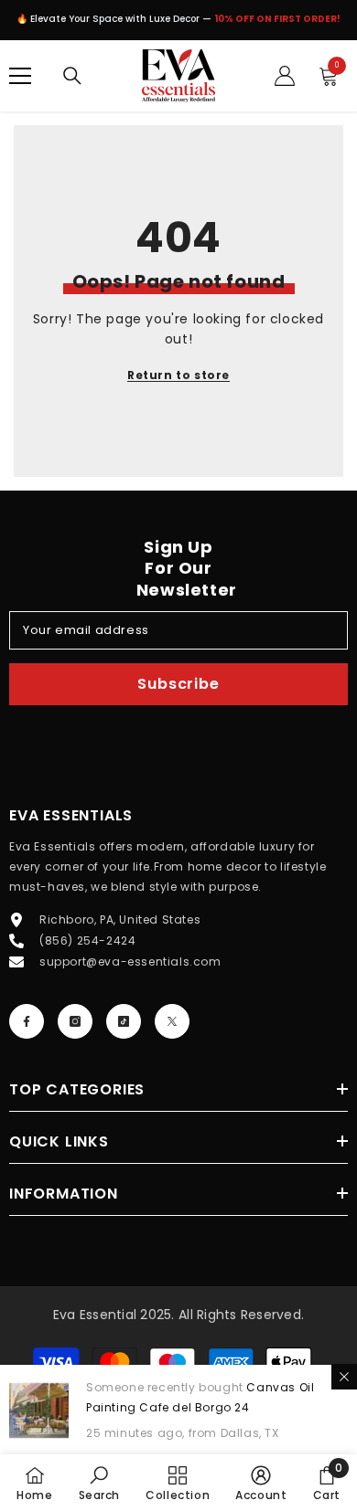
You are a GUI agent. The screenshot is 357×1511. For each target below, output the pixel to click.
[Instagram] (75, 1021)
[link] (100, 1482)
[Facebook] (26, 1021)
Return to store (178, 375)
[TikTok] (123, 1021)
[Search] (72, 76)
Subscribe (178, 683)
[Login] (285, 76)
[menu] (20, 76)
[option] (178, 23)
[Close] (344, 1376)
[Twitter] (172, 1021)
